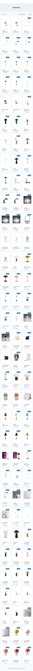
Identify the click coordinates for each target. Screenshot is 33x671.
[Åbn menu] (31, 1)
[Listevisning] (31, 14)
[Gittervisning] (29, 14)
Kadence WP (23, 668)
